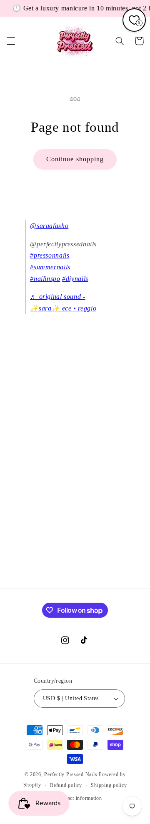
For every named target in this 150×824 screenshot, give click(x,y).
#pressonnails (49, 255)
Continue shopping (75, 159)
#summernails (50, 266)
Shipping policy (109, 785)
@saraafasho (49, 225)
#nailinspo (45, 278)
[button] (10, 40)
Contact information (79, 798)
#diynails (75, 278)
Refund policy (66, 785)
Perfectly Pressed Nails (70, 774)
